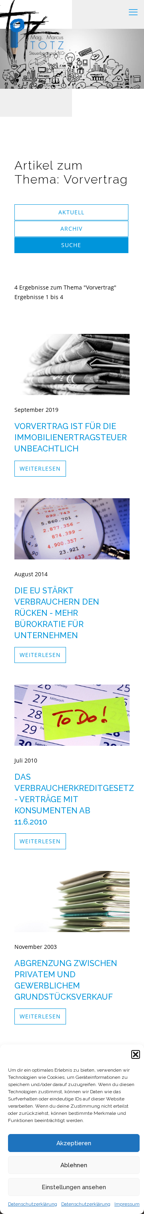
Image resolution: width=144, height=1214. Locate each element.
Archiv (71, 228)
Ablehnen (73, 1165)
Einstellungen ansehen (74, 1187)
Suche (71, 245)
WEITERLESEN (40, 468)
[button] (136, 1054)
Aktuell (71, 212)
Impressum (127, 1204)
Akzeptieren (73, 1143)
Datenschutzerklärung (32, 1204)
